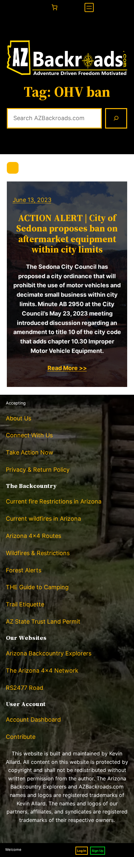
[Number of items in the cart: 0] (54, 7)
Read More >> (67, 368)
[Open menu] (89, 7)
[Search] (116, 118)
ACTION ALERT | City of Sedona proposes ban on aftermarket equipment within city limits (67, 234)
